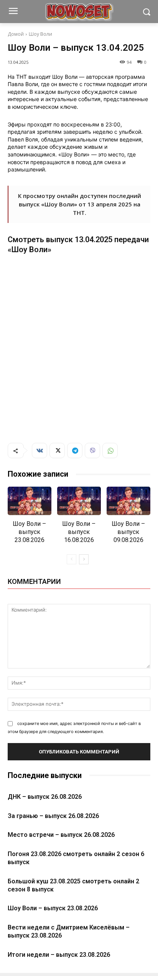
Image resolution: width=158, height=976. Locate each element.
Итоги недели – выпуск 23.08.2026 (59, 954)
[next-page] (84, 559)
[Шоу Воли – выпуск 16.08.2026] (79, 501)
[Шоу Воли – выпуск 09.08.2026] (128, 501)
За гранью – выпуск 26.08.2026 (53, 816)
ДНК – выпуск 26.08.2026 (45, 796)
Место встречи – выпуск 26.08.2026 (61, 834)
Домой (16, 34)
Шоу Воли (40, 34)
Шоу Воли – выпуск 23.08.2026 (29, 532)
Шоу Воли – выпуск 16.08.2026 (78, 532)
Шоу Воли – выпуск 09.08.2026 (128, 532)
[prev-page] (71, 559)
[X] (57, 450)
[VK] (39, 450)
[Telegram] (74, 450)
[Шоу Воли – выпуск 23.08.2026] (29, 501)
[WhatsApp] (110, 450)
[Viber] (92, 450)
